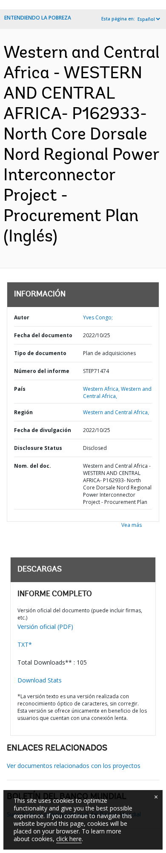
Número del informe (41, 371)
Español (146, 19)
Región (23, 412)
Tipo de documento (40, 353)
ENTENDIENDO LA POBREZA (37, 17)
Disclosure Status (38, 448)
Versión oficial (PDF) (45, 627)
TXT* (24, 644)
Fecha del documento (43, 335)
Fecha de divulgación (42, 430)
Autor (21, 317)
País (20, 388)
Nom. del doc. (32, 465)
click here (69, 839)
